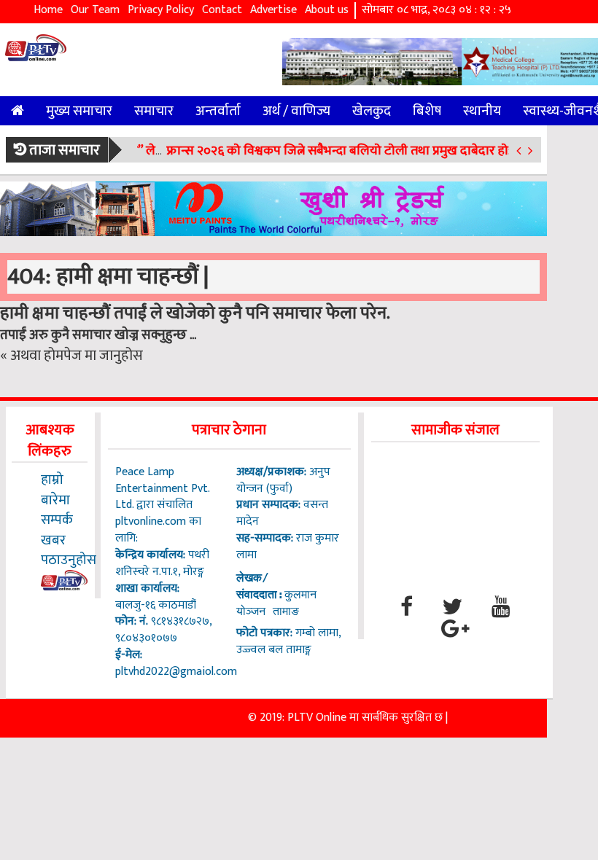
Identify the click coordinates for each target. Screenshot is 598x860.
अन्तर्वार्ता (218, 110)
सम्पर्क (57, 519)
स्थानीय (482, 110)
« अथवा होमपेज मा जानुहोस (71, 355)
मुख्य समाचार (79, 110)
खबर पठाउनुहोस (68, 549)
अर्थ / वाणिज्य (296, 110)
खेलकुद (371, 110)
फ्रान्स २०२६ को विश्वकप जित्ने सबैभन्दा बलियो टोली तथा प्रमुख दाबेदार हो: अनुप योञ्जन (367, 151)
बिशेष (427, 110)
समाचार (154, 110)
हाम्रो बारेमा (55, 489)
